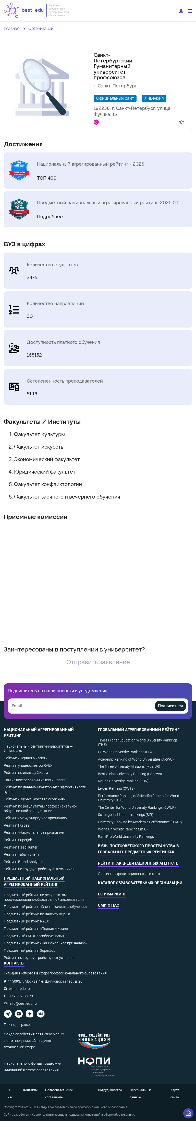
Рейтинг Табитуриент (21, 854)
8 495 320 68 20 (21, 996)
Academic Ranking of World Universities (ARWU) (136, 759)
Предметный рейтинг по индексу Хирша (37, 914)
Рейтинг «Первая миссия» (25, 758)
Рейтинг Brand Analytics (23, 862)
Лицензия (154, 98)
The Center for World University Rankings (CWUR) (137, 807)
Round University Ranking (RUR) (123, 781)
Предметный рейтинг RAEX (26, 921)
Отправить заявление (98, 662)
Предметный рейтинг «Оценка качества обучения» (45, 907)
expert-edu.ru (19, 989)
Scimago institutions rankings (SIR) (125, 815)
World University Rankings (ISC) (123, 829)
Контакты (30, 1090)
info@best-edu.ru (23, 1003)
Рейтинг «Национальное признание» (34, 832)
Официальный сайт (115, 98)
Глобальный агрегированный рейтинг (138, 729)
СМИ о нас (108, 905)
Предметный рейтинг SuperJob (29, 950)
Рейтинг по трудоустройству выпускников (39, 869)
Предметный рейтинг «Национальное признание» (45, 943)
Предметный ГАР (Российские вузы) (34, 936)
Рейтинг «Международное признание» (35, 818)
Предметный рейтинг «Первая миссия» (36, 929)
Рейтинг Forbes (16, 825)
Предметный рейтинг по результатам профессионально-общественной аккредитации (44, 897)
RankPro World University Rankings (126, 837)
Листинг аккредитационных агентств (129, 874)
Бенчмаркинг (112, 894)
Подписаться (170, 705)
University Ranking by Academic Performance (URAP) (140, 822)
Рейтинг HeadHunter (21, 847)
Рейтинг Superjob (18, 840)
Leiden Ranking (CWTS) (116, 788)
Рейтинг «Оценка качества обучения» (34, 799)
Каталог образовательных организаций (140, 883)
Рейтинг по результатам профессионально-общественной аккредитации (40, 808)
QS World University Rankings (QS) (125, 752)
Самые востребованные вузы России (35, 780)
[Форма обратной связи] (188, 1113)
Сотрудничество (110, 1090)
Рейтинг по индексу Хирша (26, 773)
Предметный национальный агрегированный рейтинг (34, 881)
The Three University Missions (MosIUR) (129, 766)
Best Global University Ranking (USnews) (130, 774)
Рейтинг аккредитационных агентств (138, 863)
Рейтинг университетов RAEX (28, 765)
